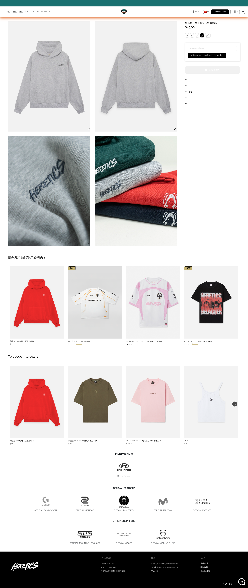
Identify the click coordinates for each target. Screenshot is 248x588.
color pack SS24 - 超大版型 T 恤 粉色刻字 (143, 441)
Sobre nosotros (107, 563)
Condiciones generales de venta (164, 567)
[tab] (212, 80)
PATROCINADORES (109, 567)
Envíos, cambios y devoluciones (164, 563)
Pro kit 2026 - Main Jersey (79, 341)
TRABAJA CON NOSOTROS (113, 571)
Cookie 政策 (205, 571)
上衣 (186, 441)
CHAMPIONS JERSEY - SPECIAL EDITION (144, 341)
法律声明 (204, 563)
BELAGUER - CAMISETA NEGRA (198, 341)
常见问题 (154, 571)
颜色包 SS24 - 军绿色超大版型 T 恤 (82, 441)
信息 (190, 92)
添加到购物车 (214, 70)
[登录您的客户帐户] (238, 11)
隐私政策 (204, 567)
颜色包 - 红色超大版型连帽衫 (22, 341)
